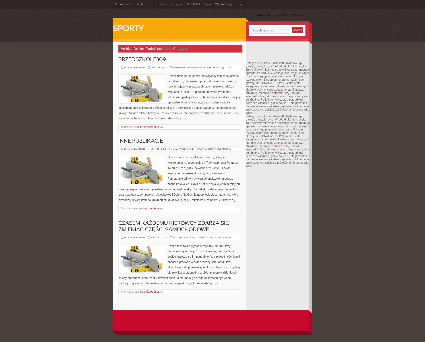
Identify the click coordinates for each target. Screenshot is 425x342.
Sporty (128, 29)
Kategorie (177, 4)
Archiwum (143, 4)
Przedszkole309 (142, 59)
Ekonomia (160, 4)
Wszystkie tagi (224, 4)
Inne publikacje (140, 141)
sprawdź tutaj (280, 93)
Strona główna (124, 4)
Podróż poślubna (151, 127)
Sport (207, 4)
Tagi (240, 4)
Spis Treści (193, 4)
